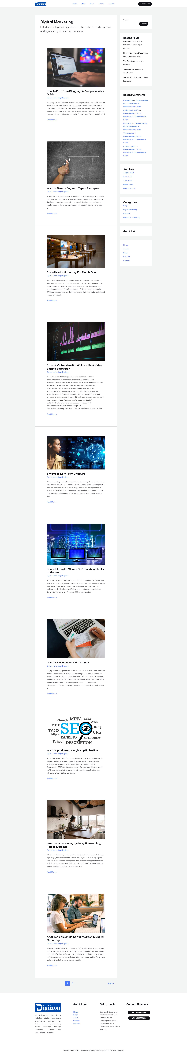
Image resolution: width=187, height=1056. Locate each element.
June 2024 (127, 176)
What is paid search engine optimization (72, 750)
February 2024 (129, 188)
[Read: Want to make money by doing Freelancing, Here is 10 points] (76, 819)
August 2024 (128, 173)
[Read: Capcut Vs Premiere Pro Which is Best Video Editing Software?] (76, 341)
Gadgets (126, 213)
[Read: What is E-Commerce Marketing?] (76, 639)
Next (111, 983)
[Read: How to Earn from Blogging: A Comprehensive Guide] (76, 67)
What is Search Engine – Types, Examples (73, 188)
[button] (145, 4)
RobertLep (127, 123)
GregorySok (128, 100)
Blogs (92, 4)
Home (75, 4)
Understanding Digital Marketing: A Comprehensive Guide (135, 103)
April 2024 (127, 180)
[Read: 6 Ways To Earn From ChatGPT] (76, 452)
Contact (111, 4)
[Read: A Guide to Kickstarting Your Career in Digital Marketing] (76, 913)
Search (126, 20)
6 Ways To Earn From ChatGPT (66, 473)
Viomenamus (128, 133)
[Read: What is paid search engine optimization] (76, 730)
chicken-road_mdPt (131, 110)
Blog (125, 205)
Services (101, 4)
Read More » (52, 119)
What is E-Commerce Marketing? (68, 662)
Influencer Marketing (131, 217)
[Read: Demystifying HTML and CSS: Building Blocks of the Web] (76, 544)
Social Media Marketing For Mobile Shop (72, 272)
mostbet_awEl (129, 146)
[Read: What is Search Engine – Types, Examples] (76, 162)
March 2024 (128, 184)
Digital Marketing (54, 98)
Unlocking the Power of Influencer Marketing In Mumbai (132, 44)
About (83, 4)
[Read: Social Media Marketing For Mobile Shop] (76, 251)
